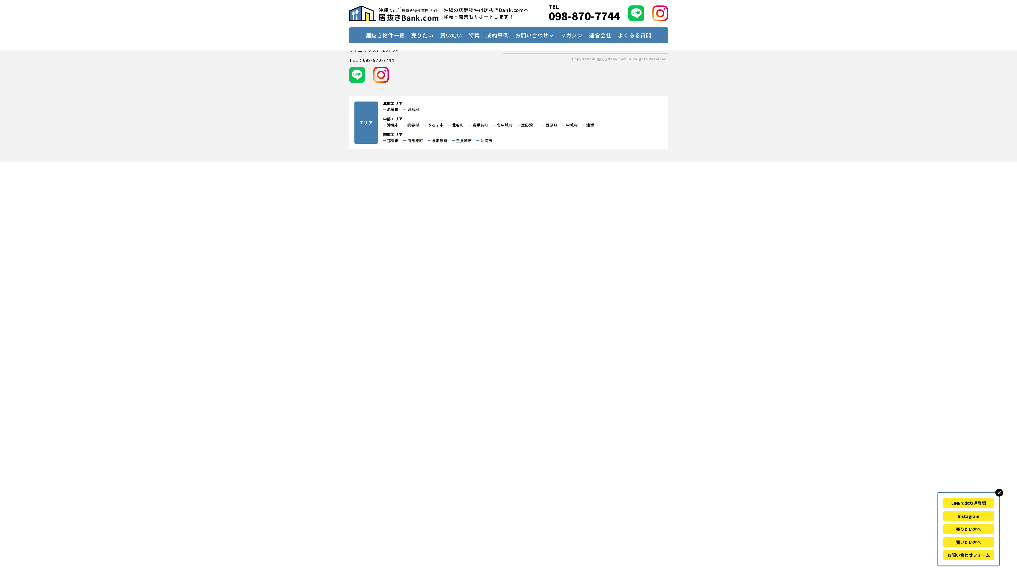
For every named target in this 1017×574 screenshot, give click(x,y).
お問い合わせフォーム (968, 555)
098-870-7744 (584, 16)
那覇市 (393, 140)
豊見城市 (464, 140)
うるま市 (436, 125)
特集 (474, 35)
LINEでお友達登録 (968, 503)
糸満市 (486, 140)
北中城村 (505, 125)
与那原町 (440, 140)
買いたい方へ (968, 542)
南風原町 (415, 140)
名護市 (393, 109)
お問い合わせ (532, 35)
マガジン (571, 35)
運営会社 (600, 35)
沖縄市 (393, 125)
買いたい (451, 35)
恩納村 (413, 109)
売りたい (422, 35)
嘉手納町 (480, 125)
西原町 (552, 125)
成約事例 (497, 35)
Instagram (969, 516)
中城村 (572, 125)
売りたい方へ (968, 529)
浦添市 (592, 125)
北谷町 (458, 125)
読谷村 (413, 125)
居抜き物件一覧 (385, 35)
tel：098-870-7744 (371, 60)
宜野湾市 (529, 125)
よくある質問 (634, 35)
